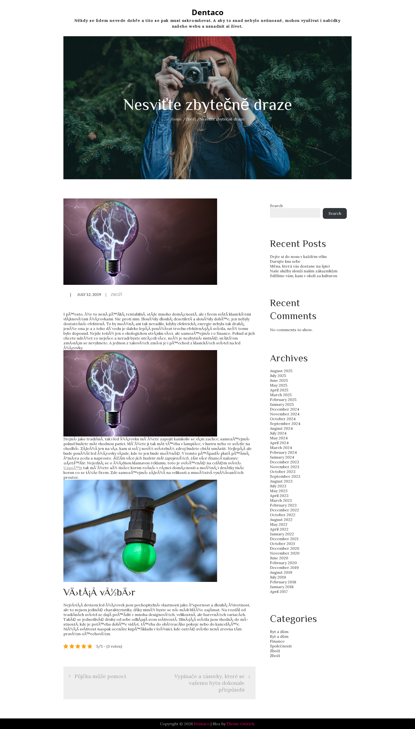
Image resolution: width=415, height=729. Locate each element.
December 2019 (284, 567)
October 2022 (282, 514)
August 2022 (281, 519)
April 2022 (279, 529)
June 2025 (279, 380)
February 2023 (283, 505)
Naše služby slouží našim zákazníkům (303, 271)
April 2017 (279, 591)
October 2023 (282, 471)
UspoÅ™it (72, 467)
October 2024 (283, 418)
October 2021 (282, 543)
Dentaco (208, 12)
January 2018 (281, 586)
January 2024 (282, 457)
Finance (277, 641)
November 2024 (284, 414)
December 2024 (284, 409)
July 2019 (278, 577)
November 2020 (284, 553)
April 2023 (279, 495)
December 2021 (284, 538)
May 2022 (278, 524)
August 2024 (281, 428)
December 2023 (284, 462)
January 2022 (282, 534)
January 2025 (282, 404)
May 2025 (278, 385)
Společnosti (281, 646)
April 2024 (279, 442)
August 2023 (281, 481)
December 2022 (284, 510)
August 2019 (281, 572)
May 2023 (278, 490)
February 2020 (283, 562)
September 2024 (285, 423)
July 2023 (278, 486)
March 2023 (281, 500)
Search (276, 205)
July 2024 (278, 433)
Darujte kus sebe (285, 261)
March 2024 (281, 447)
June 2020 (279, 558)
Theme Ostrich (240, 723)
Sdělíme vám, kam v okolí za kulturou (303, 275)
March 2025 (281, 394)
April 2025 (279, 390)
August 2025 (281, 370)
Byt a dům (279, 631)
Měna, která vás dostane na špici (300, 266)
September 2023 (285, 476)
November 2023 (284, 466)
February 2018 (283, 582)
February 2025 (283, 399)
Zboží (116, 295)
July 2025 (278, 375)
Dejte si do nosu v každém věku (298, 256)
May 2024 (279, 438)
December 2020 (284, 548)
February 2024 (283, 452)
